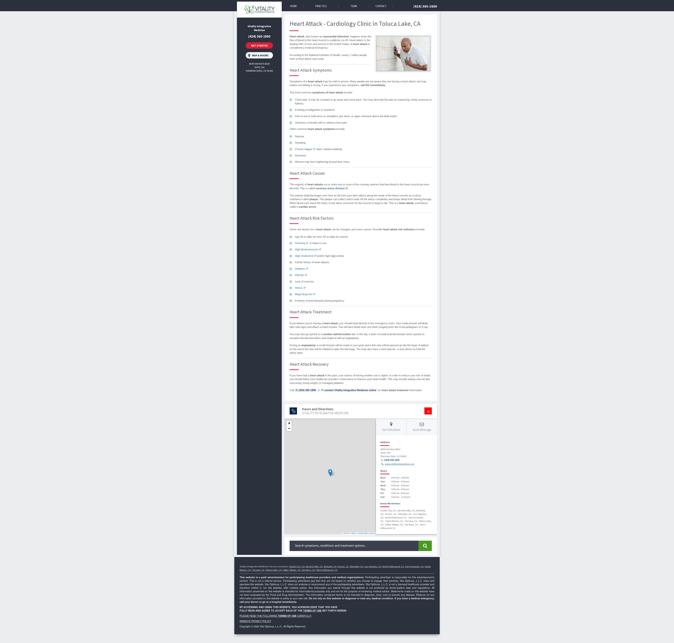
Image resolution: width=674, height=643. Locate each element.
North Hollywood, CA (393, 566)
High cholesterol (304, 255)
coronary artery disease (330, 188)
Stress (298, 287)
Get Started (259, 45)
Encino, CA (343, 566)
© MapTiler (353, 533)
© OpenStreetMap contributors (366, 533)
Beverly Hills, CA (314, 566)
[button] (330, 472)
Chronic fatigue (303, 149)
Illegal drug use (303, 294)
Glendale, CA (356, 566)
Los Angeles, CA (372, 566)
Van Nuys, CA (308, 570)
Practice (321, 6)
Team (354, 6)
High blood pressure (306, 249)
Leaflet (347, 533)
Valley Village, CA (291, 570)
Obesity (299, 274)
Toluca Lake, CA (274, 570)
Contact (380, 6)
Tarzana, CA (258, 570)
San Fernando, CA (414, 566)
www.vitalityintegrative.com (399, 464)
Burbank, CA (330, 566)
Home (293, 6)
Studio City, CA (297, 566)
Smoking (300, 243)
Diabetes (300, 268)
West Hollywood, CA (326, 570)
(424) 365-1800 (425, 6)
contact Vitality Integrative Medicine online (350, 390)
